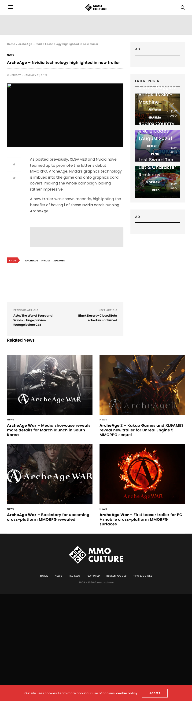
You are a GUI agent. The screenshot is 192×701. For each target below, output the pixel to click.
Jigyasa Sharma (154, 113)
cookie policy (126, 693)
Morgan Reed (153, 186)
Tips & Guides (142, 576)
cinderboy (14, 75)
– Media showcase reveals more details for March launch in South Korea (49, 430)
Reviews (74, 576)
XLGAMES (59, 260)
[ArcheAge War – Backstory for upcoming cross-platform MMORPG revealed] (49, 474)
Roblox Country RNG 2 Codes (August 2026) (156, 131)
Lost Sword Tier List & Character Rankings (157, 167)
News (10, 55)
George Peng (153, 150)
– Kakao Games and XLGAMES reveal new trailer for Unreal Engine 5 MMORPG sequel (142, 430)
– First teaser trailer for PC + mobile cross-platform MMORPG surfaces (141, 519)
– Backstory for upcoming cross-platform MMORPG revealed (48, 517)
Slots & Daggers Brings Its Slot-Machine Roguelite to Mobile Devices (157, 102)
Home (11, 44)
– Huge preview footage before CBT (32, 320)
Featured (93, 576)
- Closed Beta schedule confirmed (97, 317)
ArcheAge (31, 260)
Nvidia (45, 260)
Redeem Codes (116, 576)
